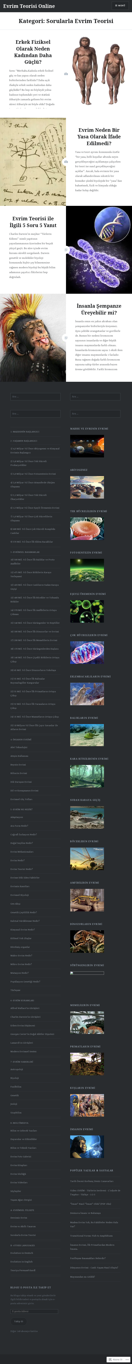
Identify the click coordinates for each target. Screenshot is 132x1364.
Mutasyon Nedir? (19, 973)
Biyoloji (14, 1078)
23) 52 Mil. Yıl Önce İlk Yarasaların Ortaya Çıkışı (32, 706)
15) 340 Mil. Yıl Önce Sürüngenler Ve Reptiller (35, 623)
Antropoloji (16, 1069)
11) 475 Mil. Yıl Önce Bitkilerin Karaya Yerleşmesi (30, 574)
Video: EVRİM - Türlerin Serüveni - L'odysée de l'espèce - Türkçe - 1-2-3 (95, 1192)
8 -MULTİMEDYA (19, 1123)
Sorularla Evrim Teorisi (23, 1235)
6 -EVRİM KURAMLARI (22, 1000)
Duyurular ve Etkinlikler (23, 1139)
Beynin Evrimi (18, 764)
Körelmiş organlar (20, 947)
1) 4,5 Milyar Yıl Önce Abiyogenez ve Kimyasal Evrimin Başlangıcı (35, 450)
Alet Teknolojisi (18, 747)
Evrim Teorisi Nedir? (21, 869)
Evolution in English (21, 1261)
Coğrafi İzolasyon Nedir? (23, 834)
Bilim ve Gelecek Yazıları (23, 1130)
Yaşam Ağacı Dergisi (21, 1200)
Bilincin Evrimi (18, 773)
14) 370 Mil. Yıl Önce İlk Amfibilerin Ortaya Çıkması (33, 612)
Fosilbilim (15, 1086)
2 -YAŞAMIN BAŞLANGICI (23, 441)
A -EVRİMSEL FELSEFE (22, 1210)
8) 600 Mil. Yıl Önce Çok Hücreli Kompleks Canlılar (32, 531)
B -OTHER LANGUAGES (22, 1245)
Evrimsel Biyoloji (19, 895)
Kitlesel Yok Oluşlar (21, 938)
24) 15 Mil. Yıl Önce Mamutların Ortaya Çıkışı (34, 716)
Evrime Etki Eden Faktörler (25, 877)
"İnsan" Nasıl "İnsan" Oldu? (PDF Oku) (90, 1204)
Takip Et (18, 1321)
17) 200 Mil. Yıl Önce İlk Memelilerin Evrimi (33, 640)
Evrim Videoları (19, 1182)
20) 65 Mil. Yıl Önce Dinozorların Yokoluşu (33, 670)
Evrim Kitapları (18, 1165)
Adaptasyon (16, 817)
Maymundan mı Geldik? (82, 1276)
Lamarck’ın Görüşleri (21, 1042)
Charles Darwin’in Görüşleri (25, 1017)
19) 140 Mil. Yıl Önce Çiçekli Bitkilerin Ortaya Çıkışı (34, 659)
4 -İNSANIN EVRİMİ (20, 739)
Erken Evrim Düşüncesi (22, 1025)
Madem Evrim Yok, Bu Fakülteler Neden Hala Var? (94, 1224)
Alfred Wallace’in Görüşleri (24, 1008)
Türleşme (15, 990)
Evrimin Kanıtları (19, 886)
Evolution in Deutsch (21, 1253)
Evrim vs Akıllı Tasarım (23, 1226)
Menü (121, 5)
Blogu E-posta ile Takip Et (30, 1287)
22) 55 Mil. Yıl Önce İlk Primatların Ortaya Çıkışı (33, 693)
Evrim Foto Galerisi (20, 1156)
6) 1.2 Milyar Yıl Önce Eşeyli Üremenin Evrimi (34, 507)
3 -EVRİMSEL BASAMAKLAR (25, 552)
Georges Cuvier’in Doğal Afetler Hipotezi (32, 1034)
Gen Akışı (15, 903)
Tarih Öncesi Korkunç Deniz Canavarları (91, 1181)
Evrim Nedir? (17, 860)
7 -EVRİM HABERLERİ (21, 1061)
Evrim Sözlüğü (18, 1174)
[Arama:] (35, 396)
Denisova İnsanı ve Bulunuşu (85, 1213)
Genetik (14, 1095)
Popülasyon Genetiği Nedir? (25, 981)
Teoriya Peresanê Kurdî (22, 1270)
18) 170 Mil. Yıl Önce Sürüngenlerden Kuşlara (34, 648)
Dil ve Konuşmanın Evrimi (24, 790)
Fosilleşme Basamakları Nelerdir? (88, 1258)
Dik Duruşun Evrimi (21, 782)
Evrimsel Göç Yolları (21, 799)
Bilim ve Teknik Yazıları (23, 1148)
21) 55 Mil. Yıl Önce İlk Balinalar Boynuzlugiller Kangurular (27, 680)
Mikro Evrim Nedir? (21, 964)
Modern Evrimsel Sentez (23, 1051)
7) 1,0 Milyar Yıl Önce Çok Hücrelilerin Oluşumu (31, 518)
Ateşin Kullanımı (19, 756)
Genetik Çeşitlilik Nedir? (23, 912)
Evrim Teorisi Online (29, 6)
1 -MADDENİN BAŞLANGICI (24, 431)
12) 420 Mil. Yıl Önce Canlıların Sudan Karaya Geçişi (34, 587)
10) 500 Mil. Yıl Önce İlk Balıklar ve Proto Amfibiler (32, 561)
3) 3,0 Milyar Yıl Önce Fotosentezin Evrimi (33, 474)
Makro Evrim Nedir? (21, 955)
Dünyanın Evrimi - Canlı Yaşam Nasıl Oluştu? (94, 1267)
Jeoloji (13, 1104)
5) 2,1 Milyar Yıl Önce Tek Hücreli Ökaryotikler (28, 497)
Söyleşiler (15, 1191)
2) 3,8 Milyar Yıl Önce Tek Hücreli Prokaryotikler (28, 463)
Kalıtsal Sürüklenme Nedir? (25, 921)
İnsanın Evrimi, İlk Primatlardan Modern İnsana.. (92, 1247)
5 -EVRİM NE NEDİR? (21, 809)
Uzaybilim (15, 1112)
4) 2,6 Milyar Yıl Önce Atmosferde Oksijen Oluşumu (32, 484)
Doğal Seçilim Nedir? (21, 843)
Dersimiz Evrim (18, 1217)
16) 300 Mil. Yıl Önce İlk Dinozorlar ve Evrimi (34, 631)
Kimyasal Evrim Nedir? (22, 929)
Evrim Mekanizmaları (21, 851)
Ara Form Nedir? (19, 826)
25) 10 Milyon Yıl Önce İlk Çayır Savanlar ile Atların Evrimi (34, 727)
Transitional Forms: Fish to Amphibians (91, 1235)
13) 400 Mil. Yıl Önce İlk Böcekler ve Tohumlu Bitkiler (34, 599)
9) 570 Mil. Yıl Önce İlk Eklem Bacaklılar (31, 541)
